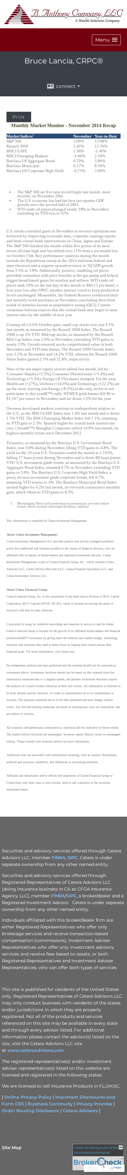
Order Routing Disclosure (30, 1110)
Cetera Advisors (80, 1110)
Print (19, 117)
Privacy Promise (94, 1104)
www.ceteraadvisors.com (35, 1050)
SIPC (73, 857)
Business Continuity (50, 1104)
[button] (106, 39)
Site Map (12, 1147)
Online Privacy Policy (27, 1097)
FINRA (58, 857)
